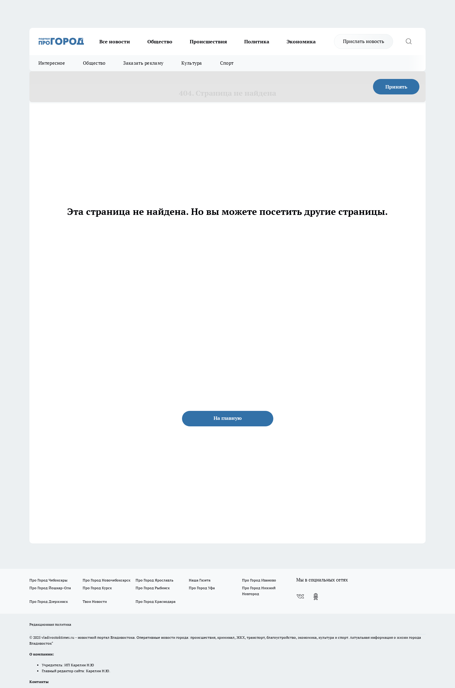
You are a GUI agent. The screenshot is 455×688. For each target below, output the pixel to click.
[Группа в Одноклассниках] (315, 596)
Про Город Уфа (202, 588)
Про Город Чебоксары (48, 580)
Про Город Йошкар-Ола (50, 588)
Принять (396, 87)
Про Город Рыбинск (153, 588)
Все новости (114, 41)
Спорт (227, 63)
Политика (256, 41)
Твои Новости (95, 601)
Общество (159, 41)
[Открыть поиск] (408, 41)
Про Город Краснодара (156, 601)
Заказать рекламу (143, 63)
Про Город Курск (97, 588)
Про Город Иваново (259, 580)
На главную (228, 418)
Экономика (301, 41)
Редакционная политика (50, 624)
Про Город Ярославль (154, 580)
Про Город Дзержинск (48, 601)
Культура (191, 63)
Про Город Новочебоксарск (106, 580)
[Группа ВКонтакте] (300, 596)
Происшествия (208, 41)
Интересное (51, 63)
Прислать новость (363, 41)
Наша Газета (199, 580)
